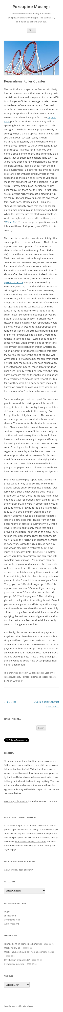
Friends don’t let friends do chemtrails (23, 943)
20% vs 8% (10, 222)
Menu (31, 30)
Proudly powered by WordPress (18, 1005)
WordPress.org (11, 923)
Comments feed (12, 919)
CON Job (10, 701)
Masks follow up (12, 947)
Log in (7, 911)
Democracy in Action (14, 963)
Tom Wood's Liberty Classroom (30, 841)
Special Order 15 (13, 282)
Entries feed (10, 915)
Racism (33, 676)
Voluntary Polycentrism (16, 801)
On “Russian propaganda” (17, 959)
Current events (36, 672)
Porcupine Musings (31, 6)
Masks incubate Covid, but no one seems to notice (29, 951)
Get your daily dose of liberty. (18, 869)
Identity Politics (21, 676)
